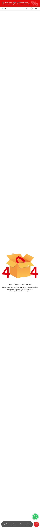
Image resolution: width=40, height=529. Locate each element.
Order (20, 525)
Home (5, 525)
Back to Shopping (20, 297)
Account (28, 525)
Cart (36, 524)
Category (13, 525)
